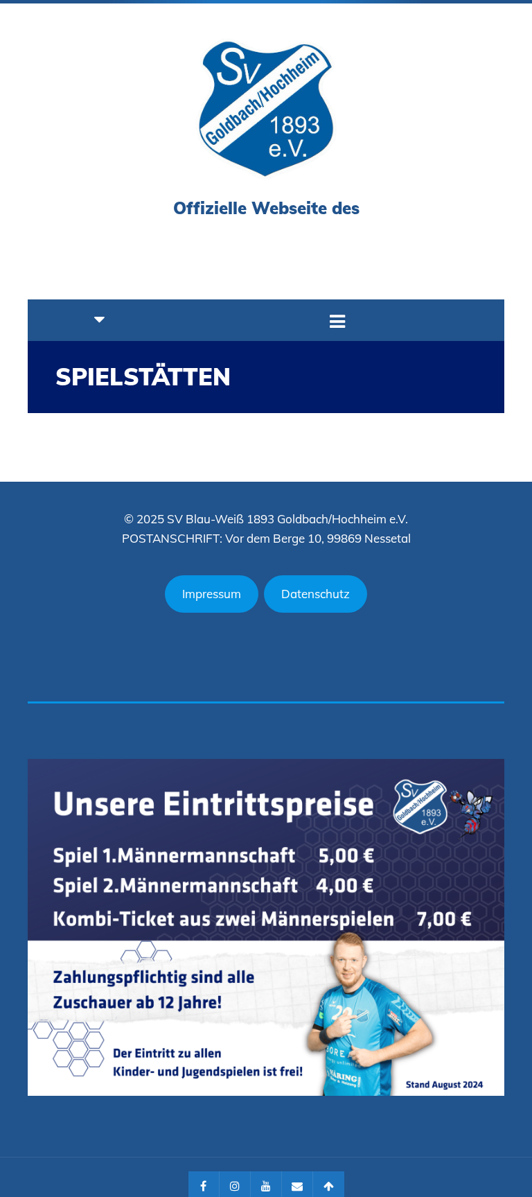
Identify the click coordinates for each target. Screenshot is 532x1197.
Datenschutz (315, 593)
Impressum (211, 593)
